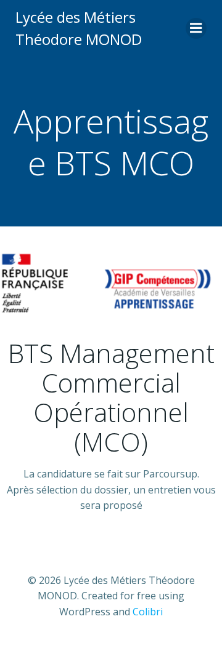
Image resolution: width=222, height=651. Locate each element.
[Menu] (196, 28)
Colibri (148, 611)
